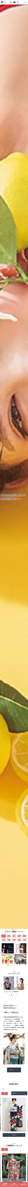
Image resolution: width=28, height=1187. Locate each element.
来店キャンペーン (14, 1184)
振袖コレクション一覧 (18, 1093)
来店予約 (23, 1184)
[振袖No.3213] (14, 1114)
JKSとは (11, 1070)
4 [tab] (14, 965)
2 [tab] (7, 743)
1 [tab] (5, 743)
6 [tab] (19, 965)
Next (13, 742)
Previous (2, 742)
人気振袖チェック (4, 1184)
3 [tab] (9, 743)
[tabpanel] (14, 466)
